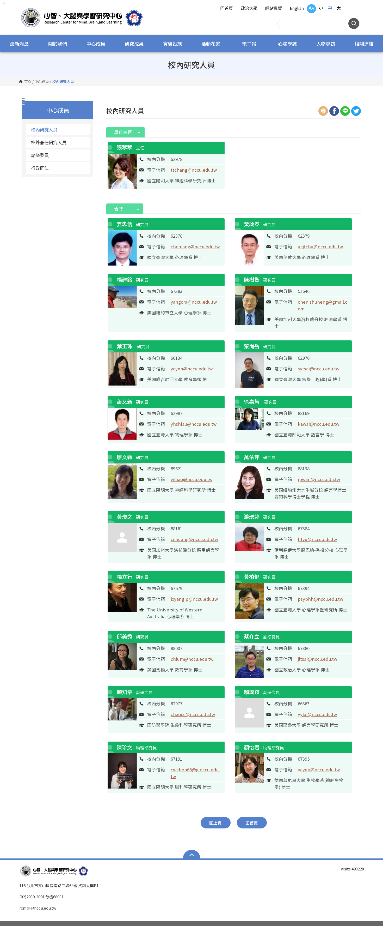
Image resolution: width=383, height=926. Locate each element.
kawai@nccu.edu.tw (318, 424)
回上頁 (215, 823)
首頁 (28, 81)
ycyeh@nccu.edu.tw (192, 368)
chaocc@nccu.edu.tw (193, 714)
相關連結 (364, 43)
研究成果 (134, 43)
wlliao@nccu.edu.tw (191, 479)
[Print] (323, 111)
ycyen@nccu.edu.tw (319, 769)
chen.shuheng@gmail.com (322, 305)
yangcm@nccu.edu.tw (194, 302)
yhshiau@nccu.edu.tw (194, 424)
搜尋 (353, 23)
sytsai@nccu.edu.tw (318, 368)
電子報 (249, 43)
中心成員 (96, 43)
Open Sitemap (191, 855)
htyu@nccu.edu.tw (317, 539)
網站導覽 (273, 8)
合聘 (119, 209)
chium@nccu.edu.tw (192, 659)
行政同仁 (40, 168)
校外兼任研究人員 (48, 142)
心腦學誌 (287, 43)
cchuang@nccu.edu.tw (194, 539)
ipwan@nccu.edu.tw (319, 479)
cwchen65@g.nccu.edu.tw (195, 772)
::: (3, 2)
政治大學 (249, 8)
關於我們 (57, 43)
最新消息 (19, 43)
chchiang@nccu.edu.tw (195, 246)
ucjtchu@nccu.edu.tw (320, 246)
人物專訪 (325, 43)
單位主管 (123, 132)
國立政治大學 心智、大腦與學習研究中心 (24, 10)
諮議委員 (40, 155)
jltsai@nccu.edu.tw (317, 659)
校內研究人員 (44, 129)
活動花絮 (210, 43)
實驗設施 (172, 43)
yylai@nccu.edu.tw (317, 714)
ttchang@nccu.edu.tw (194, 170)
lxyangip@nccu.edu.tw (194, 599)
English (297, 8)
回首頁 (226, 8)
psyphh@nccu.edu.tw (320, 599)
